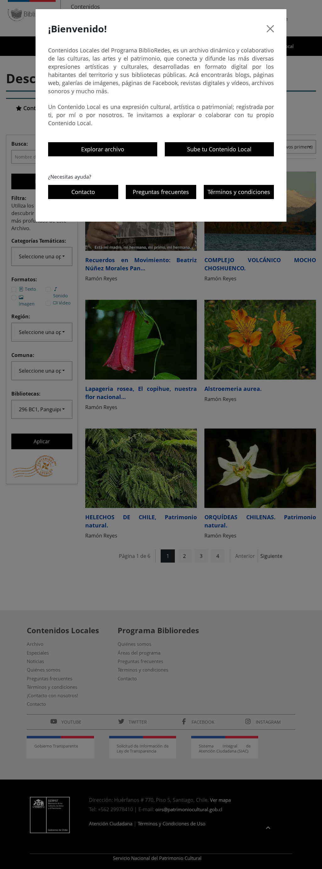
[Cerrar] (270, 29)
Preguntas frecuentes (161, 192)
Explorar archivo (102, 149)
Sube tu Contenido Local (219, 149)
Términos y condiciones (239, 192)
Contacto (83, 192)
